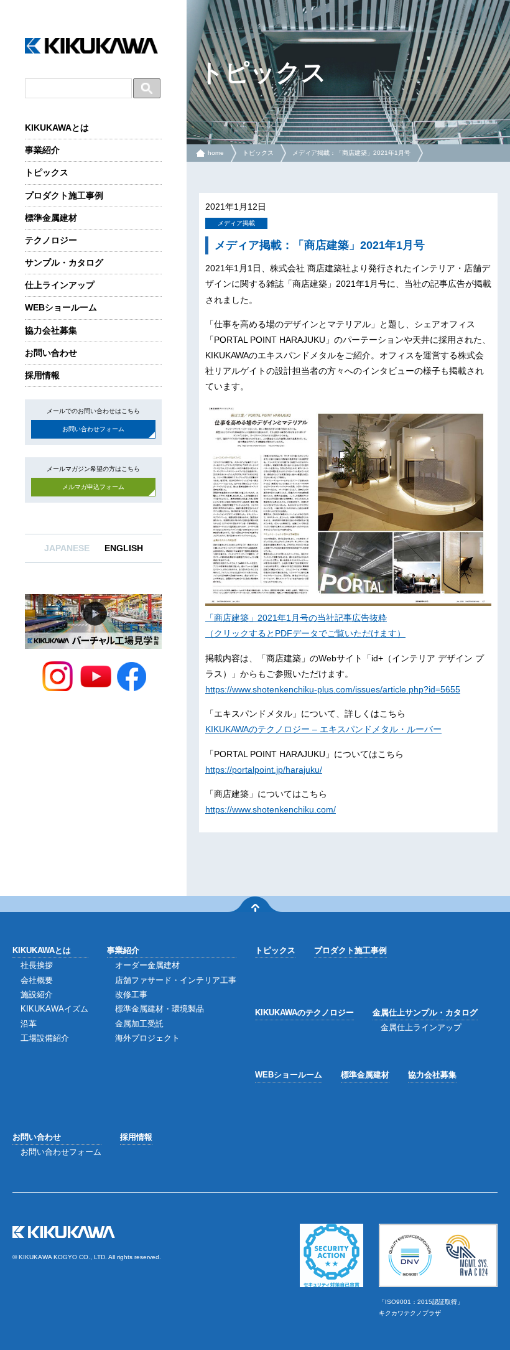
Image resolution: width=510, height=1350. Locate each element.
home (216, 152)
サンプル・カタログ (64, 263)
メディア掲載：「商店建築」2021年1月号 (351, 152)
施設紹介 (37, 994)
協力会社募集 (51, 330)
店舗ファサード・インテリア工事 (175, 980)
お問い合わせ (51, 353)
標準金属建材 (51, 218)
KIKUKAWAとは (57, 128)
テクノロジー (51, 240)
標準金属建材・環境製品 (159, 1008)
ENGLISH (123, 548)
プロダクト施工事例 (64, 195)
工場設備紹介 (45, 1038)
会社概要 (37, 980)
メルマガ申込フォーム (93, 486)
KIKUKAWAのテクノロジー (304, 1012)
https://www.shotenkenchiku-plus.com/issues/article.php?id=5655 (332, 689)
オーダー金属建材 (147, 965)
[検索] (146, 88)
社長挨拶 (37, 965)
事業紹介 (42, 150)
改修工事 (131, 994)
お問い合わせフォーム (93, 429)
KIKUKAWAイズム (54, 1008)
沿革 (29, 1023)
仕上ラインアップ (60, 285)
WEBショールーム (61, 307)
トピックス (46, 172)
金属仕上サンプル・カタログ (425, 1012)
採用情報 (42, 375)
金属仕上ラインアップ (421, 1027)
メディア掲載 (236, 223)
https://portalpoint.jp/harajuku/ (263, 770)
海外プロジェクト (147, 1038)
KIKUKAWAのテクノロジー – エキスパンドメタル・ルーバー (323, 729)
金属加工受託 (139, 1023)
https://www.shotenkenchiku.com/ (270, 809)
